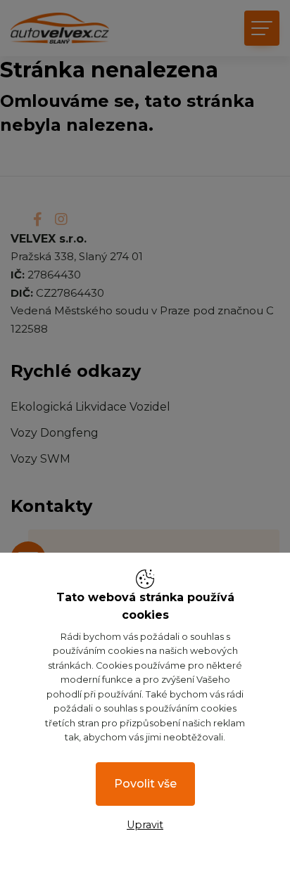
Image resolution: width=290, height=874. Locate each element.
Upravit (145, 824)
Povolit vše (145, 783)
